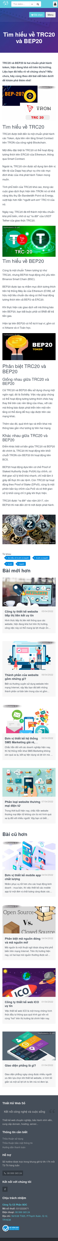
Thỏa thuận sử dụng (12, 1138)
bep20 (21, 564)
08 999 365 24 (14, 1173)
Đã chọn (38, 14)
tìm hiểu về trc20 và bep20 (18, 558)
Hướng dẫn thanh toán (13, 1147)
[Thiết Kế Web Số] (5, 4)
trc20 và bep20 (42, 558)
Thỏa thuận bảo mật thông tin (17, 1142)
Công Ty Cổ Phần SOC (14, 1204)
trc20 (10, 564)
